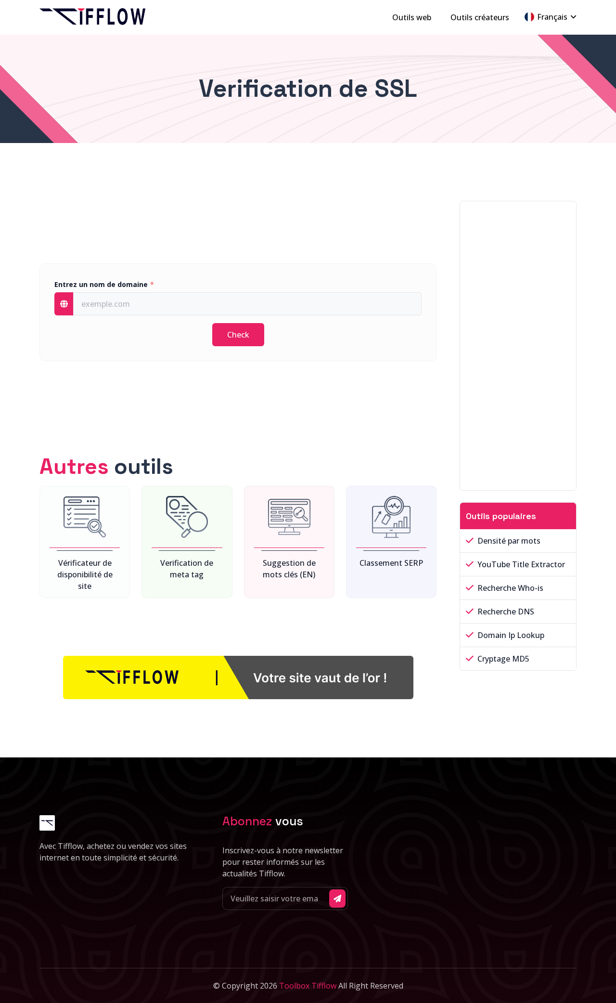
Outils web (411, 17)
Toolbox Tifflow (307, 985)
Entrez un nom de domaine (101, 284)
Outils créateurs (479, 17)
